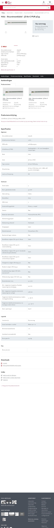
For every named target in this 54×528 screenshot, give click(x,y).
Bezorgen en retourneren (45, 509)
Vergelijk (36, 36)
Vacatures (44, 522)
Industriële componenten (31, 505)
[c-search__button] (48, 8)
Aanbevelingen (5, 76)
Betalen (44, 504)
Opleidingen (45, 521)
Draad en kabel (32, 510)
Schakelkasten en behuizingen (32, 512)
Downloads (36, 76)
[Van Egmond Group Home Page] (8, 2)
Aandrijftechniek (32, 515)
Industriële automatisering (32, 502)
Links (42, 76)
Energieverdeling (32, 508)
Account (44, 506)
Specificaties (27, 76)
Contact (44, 501)
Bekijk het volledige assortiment (33, 520)
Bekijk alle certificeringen (7, 505)
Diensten (44, 519)
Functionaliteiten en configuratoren (47, 514)
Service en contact (46, 512)
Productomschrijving (16, 76)
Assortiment (32, 498)
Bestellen (44, 503)
